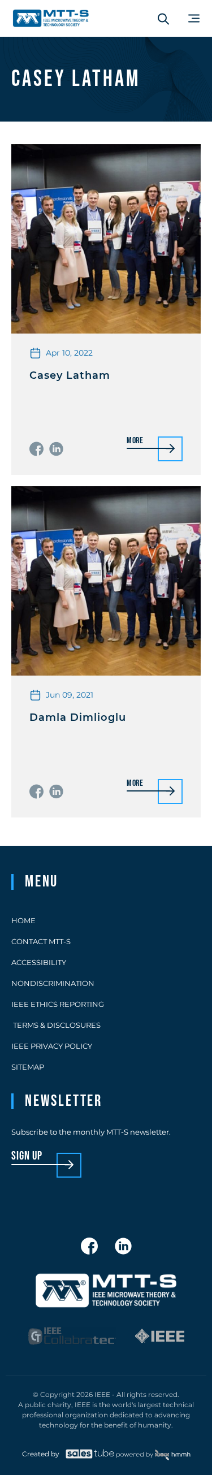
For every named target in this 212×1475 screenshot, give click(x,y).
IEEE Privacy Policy (51, 1045)
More (135, 441)
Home (23, 920)
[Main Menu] (194, 18)
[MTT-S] (50, 18)
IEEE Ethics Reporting (57, 1004)
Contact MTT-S (41, 941)
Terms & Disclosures (56, 1025)
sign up (26, 1156)
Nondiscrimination (52, 983)
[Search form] (163, 18)
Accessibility (38, 962)
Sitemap (27, 1066)
